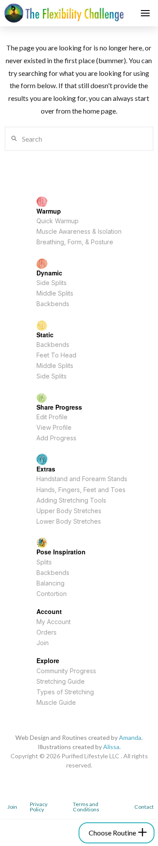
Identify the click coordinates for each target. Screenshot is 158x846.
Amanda (130, 737)
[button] (145, 13)
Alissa (111, 746)
